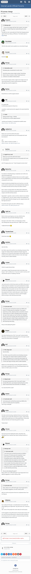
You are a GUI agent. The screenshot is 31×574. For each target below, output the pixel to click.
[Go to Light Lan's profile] (3, 212)
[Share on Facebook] (4, 554)
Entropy (3, 13)
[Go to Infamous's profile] (3, 500)
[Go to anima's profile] (3, 411)
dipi (6, 99)
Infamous (7, 500)
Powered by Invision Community (15, 571)
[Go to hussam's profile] (3, 52)
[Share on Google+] (6, 554)
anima (7, 410)
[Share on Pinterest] (20, 554)
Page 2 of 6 (15, 16)
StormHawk (8, 41)
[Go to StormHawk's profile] (3, 42)
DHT (6, 344)
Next (26, 16)
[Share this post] (28, 21)
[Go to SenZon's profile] (3, 149)
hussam (7, 52)
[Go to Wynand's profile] (3, 280)
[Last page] (29, 16)
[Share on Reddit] (13, 554)
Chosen (7, 429)
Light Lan (7, 211)
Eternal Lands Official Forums (12, 6)
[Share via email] (18, 554)
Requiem (7, 20)
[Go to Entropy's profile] (3, 63)
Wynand (7, 279)
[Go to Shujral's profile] (3, 331)
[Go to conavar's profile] (3, 263)
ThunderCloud (9, 231)
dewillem (7, 242)
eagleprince (8, 129)
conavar (7, 262)
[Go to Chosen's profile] (3, 429)
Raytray (7, 89)
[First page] (1, 16)
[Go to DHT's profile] (3, 345)
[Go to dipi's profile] (3, 100)
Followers (14, 543)
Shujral (7, 330)
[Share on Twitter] (2, 554)
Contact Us (15, 568)
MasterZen (8, 169)
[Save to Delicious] (11, 554)
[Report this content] (26, 21)
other (3, 35)
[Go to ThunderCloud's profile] (3, 232)
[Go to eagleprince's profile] (3, 129)
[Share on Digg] (9, 554)
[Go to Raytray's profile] (3, 89)
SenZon (7, 149)
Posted (10, 21)
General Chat (17, 13)
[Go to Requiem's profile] (3, 20)
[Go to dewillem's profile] (3, 242)
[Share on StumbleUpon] (16, 554)
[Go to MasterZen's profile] (3, 169)
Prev (5, 16)
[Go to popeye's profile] (3, 394)
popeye (7, 393)
